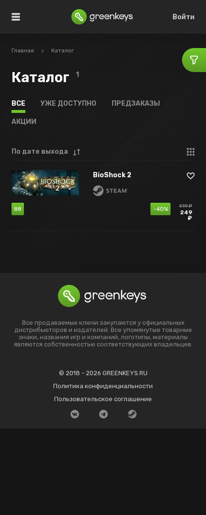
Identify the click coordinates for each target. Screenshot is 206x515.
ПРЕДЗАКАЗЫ (136, 103)
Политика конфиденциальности (103, 386)
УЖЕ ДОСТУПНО (68, 103)
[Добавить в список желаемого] (191, 176)
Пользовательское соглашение (103, 399)
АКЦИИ (23, 122)
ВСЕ (18, 103)
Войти (183, 17)
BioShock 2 (112, 175)
